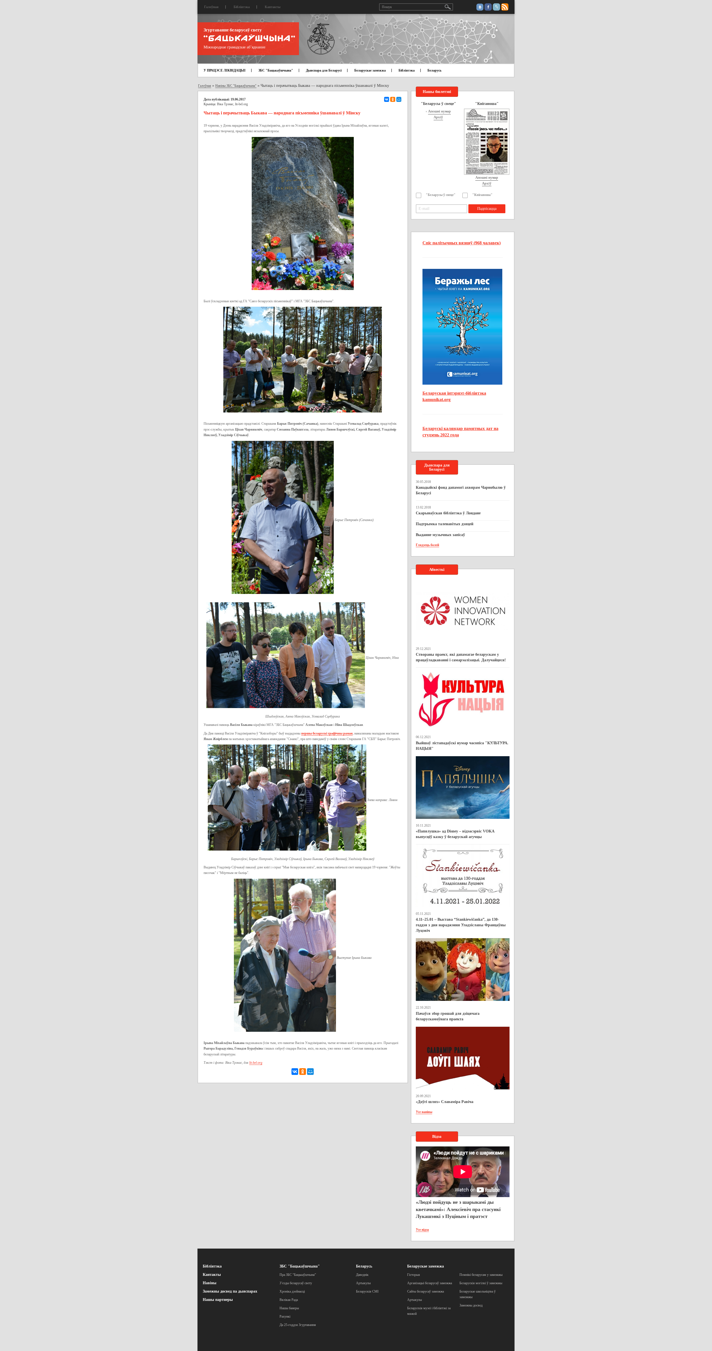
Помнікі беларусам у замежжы (481, 1275)
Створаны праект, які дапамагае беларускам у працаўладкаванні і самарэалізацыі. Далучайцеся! (461, 657)
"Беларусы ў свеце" (441, 195)
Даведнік (362, 1275)
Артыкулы (363, 1283)
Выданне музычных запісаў (440, 535)
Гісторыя (413, 1275)
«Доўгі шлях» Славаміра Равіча (444, 1102)
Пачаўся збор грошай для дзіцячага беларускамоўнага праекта (447, 1016)
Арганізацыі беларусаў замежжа (429, 1283)
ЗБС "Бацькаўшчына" (275, 70)
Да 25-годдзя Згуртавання (298, 1325)
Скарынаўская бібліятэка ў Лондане (448, 513)
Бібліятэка (242, 7)
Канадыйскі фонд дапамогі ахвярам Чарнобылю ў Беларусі (461, 490)
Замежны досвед (471, 1305)
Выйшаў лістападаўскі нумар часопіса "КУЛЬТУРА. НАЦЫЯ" (462, 746)
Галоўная (211, 7)
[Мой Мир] (398, 99)
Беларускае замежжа (370, 70)
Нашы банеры (289, 1308)
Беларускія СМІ (367, 1291)
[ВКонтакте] (386, 99)
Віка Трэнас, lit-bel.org (232, 104)
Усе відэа (422, 1230)
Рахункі (285, 1316)
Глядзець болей (427, 545)
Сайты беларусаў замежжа (425, 1291)
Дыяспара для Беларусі (324, 70)
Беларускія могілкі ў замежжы (480, 1283)
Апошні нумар (439, 111)
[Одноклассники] (392, 99)
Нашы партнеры (218, 1300)
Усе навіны (424, 1112)
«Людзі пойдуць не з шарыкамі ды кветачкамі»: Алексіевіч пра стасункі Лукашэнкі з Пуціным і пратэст (458, 1209)
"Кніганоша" (482, 195)
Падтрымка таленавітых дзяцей (444, 524)
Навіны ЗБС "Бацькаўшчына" (235, 86)
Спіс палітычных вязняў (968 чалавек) (461, 242)
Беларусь (434, 70)
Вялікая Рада (289, 1300)
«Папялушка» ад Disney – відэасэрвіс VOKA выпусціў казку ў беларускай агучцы (455, 834)
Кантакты (272, 7)
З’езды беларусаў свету (296, 1283)
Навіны (209, 1283)
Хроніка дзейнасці (292, 1291)
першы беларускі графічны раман (327, 733)
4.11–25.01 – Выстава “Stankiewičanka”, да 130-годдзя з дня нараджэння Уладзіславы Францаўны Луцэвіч (461, 925)
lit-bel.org (255, 1063)
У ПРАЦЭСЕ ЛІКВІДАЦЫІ (225, 70)
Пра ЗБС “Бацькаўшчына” (298, 1275)
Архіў (438, 117)
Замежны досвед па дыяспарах (230, 1291)
